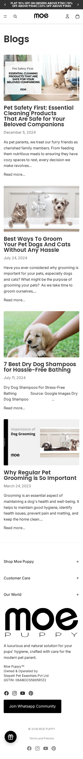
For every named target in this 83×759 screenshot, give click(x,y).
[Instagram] (14, 693)
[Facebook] (6, 693)
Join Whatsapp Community (32, 706)
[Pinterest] (31, 693)
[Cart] (77, 16)
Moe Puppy (47, 729)
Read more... (14, 174)
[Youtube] (22, 693)
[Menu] (5, 16)
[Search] (15, 16)
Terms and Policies (41, 738)
